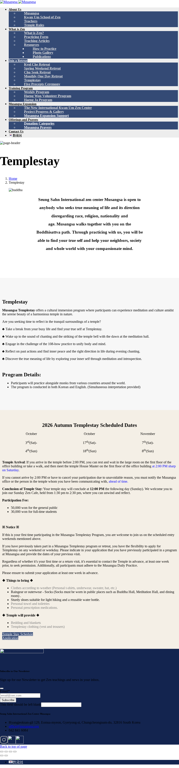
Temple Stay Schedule (17, 634)
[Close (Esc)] (1, 751)
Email (5, 691)
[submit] (1, 688)
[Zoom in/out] (15, 751)
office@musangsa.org (24, 726)
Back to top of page (13, 746)
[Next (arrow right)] (6, 755)
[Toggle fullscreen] (10, 751)
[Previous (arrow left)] (1, 755)
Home (13, 178)
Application (10, 638)
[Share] (6, 751)
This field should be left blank (20, 704)
